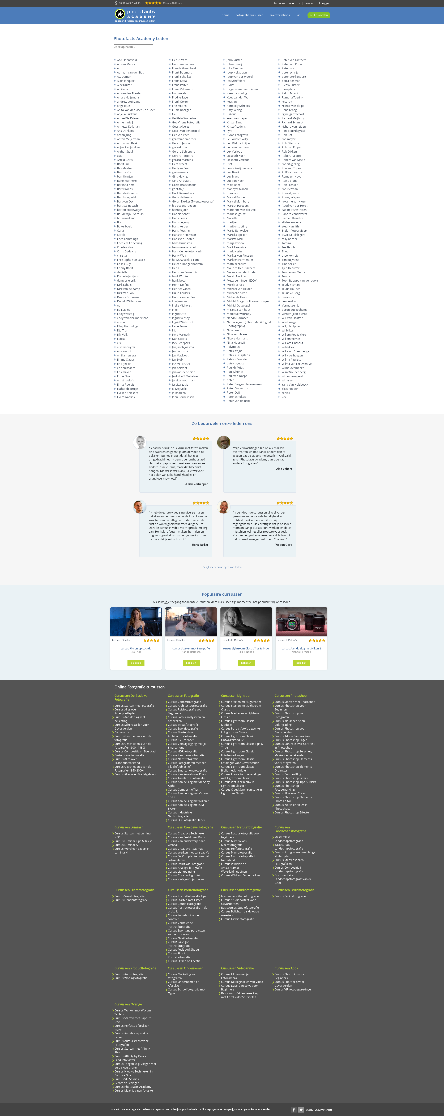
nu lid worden (319, 15)
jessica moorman (183, 380)
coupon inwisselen (188, 1109)
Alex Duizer (124, 85)
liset (229, 164)
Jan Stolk (177, 359)
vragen (228, 1109)
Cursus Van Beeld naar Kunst (187, 837)
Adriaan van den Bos (130, 72)
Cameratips (122, 732)
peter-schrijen (291, 72)
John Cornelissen (183, 397)
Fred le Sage (180, 97)
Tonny (286, 276)
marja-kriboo (235, 243)
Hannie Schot (181, 214)
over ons (295, 3)
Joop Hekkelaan (237, 72)
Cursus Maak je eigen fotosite (133, 1090)
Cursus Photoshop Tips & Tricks (295, 782)
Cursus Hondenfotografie (131, 900)
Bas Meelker (125, 168)
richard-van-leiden (294, 126)
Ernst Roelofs (125, 384)
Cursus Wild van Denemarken (240, 875)
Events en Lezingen (126, 1083)
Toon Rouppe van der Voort (300, 280)
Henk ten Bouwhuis (184, 272)
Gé (174, 114)
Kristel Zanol (235, 122)
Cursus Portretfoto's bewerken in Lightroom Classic (241, 730)
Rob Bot (287, 135)
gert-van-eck (180, 172)
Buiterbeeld (124, 226)
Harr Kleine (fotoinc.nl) (187, 251)
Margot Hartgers (238, 206)
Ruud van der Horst (295, 206)
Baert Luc (123, 164)
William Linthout (292, 343)
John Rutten (234, 60)
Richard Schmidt (292, 122)
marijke (232, 222)
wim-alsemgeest (292, 376)
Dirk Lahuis (124, 285)
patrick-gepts (235, 363)
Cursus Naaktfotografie (183, 938)
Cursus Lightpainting (181, 871)
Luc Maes (233, 176)
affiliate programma (211, 1109)
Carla (120, 230)
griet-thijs (178, 189)
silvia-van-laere (291, 222)
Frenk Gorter (180, 102)
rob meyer (289, 139)
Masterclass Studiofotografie (240, 896)
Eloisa (121, 339)
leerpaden (171, 1109)
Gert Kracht (179, 164)
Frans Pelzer (180, 85)
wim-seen (288, 380)
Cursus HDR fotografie (182, 751)
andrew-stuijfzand (128, 102)
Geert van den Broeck (186, 131)
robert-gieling (291, 164)
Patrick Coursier (237, 359)
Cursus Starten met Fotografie (134, 706)
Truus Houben (291, 289)
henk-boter (179, 280)
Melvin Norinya (236, 276)
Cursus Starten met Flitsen (185, 900)
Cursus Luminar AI (126, 845)
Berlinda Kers (126, 185)
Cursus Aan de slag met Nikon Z (188, 801)
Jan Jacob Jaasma (183, 347)
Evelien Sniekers (127, 393)
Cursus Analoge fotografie (185, 868)
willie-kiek (288, 347)
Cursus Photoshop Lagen (291, 740)
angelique (123, 106)
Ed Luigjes (123, 310)
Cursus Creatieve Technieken (187, 833)
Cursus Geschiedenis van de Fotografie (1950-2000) (132, 768)
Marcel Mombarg (238, 201)
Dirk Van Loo (125, 293)
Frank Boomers (182, 72)
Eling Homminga (128, 326)
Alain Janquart (126, 81)
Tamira (286, 243)
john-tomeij (234, 64)
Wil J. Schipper (291, 326)
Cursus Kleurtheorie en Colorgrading (290, 723)
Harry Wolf (179, 255)
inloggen (324, 3)
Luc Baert (233, 172)
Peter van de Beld (238, 401)
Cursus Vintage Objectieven (186, 879)
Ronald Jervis (290, 193)
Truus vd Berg (291, 293)
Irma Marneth (181, 335)
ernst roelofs (125, 380)
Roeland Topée (291, 168)
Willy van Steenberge (295, 351)
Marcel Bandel (236, 197)
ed (118, 305)
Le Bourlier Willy (237, 139)
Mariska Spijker (237, 235)
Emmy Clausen (126, 359)
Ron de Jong (289, 181)
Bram (120, 222)
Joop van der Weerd (240, 77)
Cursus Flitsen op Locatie (184, 961)
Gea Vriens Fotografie (186, 122)
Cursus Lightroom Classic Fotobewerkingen (237, 753)
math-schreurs (236, 264)
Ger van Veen (181, 135)
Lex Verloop (234, 151)
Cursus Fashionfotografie (237, 919)
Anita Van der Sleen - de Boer (136, 110)
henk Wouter (180, 276)
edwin (121, 322)
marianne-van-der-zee (241, 210)
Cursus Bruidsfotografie (290, 896)
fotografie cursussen (249, 15)
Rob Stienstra (291, 143)
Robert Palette (291, 156)
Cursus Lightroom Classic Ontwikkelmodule (237, 738)
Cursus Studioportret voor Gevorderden (238, 902)
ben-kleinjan (125, 176)
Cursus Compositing (288, 774)
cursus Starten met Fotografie (191, 648)
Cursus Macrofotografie (236, 852)
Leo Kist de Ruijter (238, 143)
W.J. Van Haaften (292, 318)
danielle (122, 272)
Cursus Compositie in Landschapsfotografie (289, 869)
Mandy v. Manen (237, 189)
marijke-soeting (237, 226)
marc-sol (232, 193)
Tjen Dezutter (291, 268)
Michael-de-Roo (237, 293)
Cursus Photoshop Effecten (292, 812)
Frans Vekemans (183, 89)
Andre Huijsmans (128, 97)
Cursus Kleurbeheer (181, 740)
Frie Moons (179, 106)
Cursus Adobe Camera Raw (292, 736)
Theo (285, 251)
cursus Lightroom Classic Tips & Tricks (246, 648)
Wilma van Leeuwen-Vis (297, 364)
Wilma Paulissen (292, 359)
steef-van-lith (290, 226)
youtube (237, 1109)
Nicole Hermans (237, 338)
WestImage (289, 322)
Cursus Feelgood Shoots (184, 949)
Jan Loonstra (180, 351)
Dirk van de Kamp (128, 289)
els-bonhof (124, 351)
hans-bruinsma (182, 243)
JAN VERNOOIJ (181, 364)
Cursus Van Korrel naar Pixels (187, 774)
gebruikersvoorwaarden (257, 1109)
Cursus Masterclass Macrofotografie (234, 843)
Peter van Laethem (294, 60)
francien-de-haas (183, 64)
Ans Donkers (125, 131)
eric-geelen (124, 364)
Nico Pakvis (234, 330)
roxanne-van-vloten (294, 201)
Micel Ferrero (235, 285)
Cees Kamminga (127, 239)
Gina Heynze (180, 176)
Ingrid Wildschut (182, 322)
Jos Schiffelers (236, 81)
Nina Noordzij (236, 342)
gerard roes (179, 147)
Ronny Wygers (291, 197)
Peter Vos (288, 68)
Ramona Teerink (292, 97)
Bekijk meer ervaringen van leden (222, 567)
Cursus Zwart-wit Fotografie (186, 864)
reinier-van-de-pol (293, 106)
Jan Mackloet (180, 355)
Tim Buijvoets (290, 260)
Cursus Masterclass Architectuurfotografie (182, 734)
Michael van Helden (239, 289)
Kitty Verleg (234, 110)
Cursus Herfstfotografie (236, 849)
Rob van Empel (291, 147)
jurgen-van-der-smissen (242, 89)
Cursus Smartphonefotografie (187, 770)
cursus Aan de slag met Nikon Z (301, 648)
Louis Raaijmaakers (239, 168)
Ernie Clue (123, 376)
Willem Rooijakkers (294, 335)
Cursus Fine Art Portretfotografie (179, 955)
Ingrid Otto (179, 314)
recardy (287, 102)
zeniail (286, 393)
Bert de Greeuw (127, 193)
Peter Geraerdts (237, 388)
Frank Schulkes (181, 77)
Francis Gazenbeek (184, 68)
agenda (136, 1109)
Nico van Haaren (238, 334)
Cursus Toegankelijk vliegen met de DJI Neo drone (135, 1066)
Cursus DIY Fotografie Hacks (186, 820)
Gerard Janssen (182, 143)
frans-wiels (179, 93)
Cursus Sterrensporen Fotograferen (289, 862)
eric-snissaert (126, 368)
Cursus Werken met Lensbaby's (188, 852)
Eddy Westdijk (126, 314)
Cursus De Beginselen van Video (242, 982)
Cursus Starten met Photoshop (295, 702)
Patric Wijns (234, 351)
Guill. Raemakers (183, 193)
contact (310, 3)
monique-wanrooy (239, 314)
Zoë (284, 397)
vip (299, 15)
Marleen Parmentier (240, 260)
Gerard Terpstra (182, 156)
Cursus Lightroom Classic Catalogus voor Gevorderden (240, 761)
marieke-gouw (236, 214)
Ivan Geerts (179, 339)
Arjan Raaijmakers (129, 147)
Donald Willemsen (129, 301)
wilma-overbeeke (293, 368)
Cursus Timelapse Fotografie (186, 778)
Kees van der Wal (238, 97)
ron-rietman (290, 189)
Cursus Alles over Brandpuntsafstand (127, 761)
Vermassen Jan (291, 305)
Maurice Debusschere (241, 268)
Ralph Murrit (290, 93)
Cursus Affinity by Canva (130, 1056)
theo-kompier (291, 255)
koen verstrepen (237, 118)
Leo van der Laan (238, 147)
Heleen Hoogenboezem (187, 264)
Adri (119, 68)
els (119, 343)
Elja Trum (123, 330)
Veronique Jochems (294, 310)
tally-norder (289, 239)
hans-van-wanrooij (184, 247)
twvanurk (288, 297)
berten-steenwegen (130, 210)
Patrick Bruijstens (238, 355)
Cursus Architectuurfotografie (187, 706)
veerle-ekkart (290, 301)
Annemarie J (125, 122)
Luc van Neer (235, 181)
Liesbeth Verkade (238, 160)
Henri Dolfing (180, 285)
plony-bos (288, 89)
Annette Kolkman (128, 126)
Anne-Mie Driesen (128, 118)
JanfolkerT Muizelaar (185, 376)
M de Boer (233, 185)
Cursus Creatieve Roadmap (185, 849)
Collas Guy (124, 264)
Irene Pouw (179, 326)
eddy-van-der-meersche (132, 318)
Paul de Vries (235, 367)
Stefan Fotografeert (294, 230)
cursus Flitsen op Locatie (136, 648)
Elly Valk (122, 335)
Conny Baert (125, 268)
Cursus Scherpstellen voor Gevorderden (131, 726)
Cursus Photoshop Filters (291, 778)
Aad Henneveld (127, 60)
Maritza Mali (235, 239)
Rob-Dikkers (290, 151)
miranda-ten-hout (238, 310)
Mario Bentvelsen (238, 230)
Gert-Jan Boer (181, 168)
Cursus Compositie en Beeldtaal (135, 751)
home (225, 15)
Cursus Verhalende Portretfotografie (180, 925)
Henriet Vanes (181, 289)
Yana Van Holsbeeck (295, 384)
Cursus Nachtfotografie (183, 759)
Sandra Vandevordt (294, 214)
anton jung (124, 135)
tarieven (279, 3)
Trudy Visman (291, 285)
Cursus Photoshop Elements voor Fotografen (293, 761)
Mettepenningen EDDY (242, 280)
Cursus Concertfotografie (184, 702)
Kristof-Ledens (236, 126)
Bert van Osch (126, 201)
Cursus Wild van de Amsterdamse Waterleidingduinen (234, 867)
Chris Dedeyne (126, 251)
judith (230, 85)
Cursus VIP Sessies (126, 1079)
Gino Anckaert (181, 181)
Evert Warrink (126, 397)
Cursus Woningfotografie (130, 978)
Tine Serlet (289, 264)
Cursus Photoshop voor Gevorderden (290, 730)
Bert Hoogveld (126, 197)
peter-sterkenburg (294, 77)
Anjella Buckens (127, 114)
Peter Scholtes (236, 397)
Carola (121, 235)
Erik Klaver (124, 372)
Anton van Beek (127, 143)
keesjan (232, 102)
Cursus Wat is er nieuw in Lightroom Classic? (237, 784)
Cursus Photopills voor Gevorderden (289, 984)
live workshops (280, 15)
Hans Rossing (181, 230)
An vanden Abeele (128, 93)
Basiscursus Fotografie (129, 755)
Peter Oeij (233, 392)
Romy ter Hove (291, 176)
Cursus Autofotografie (128, 974)
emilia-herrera (126, 355)
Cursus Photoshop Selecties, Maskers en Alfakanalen (293, 753)
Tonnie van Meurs (293, 272)
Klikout (231, 114)
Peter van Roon (292, 64)
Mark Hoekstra (236, 247)
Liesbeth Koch (236, 156)
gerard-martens (182, 160)
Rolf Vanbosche (292, 172)
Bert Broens (125, 189)
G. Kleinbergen (181, 110)
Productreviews (124, 1060)
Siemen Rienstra (292, 218)
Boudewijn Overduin (130, 214)
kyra (229, 131)
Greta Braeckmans (184, 185)
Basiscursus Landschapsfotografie (289, 846)
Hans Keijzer (180, 226)
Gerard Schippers (183, 151)
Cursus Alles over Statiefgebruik (135, 774)
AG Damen (124, 77)
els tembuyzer (126, 347)
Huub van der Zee (183, 297)
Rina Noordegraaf (293, 131)
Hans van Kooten (183, 239)
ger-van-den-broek (184, 139)
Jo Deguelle (179, 389)
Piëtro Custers (291, 85)
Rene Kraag (289, 110)
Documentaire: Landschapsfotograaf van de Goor (293, 879)
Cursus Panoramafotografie (186, 755)
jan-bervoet (179, 368)
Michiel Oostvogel (238, 305)
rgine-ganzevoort (293, 114)
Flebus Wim (179, 60)
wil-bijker (287, 330)
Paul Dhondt (235, 372)
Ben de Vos (124, 172)
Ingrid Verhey (181, 318)
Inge (175, 310)
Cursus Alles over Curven (291, 793)
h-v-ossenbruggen (184, 206)
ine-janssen (179, 301)
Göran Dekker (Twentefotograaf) (193, 201)
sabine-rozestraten (294, 210)
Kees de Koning (237, 93)
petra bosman (291, 81)
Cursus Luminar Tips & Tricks (133, 841)
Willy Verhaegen (292, 355)
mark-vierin (234, 251)
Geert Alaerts (180, 126)
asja (119, 156)
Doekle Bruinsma (128, 297)
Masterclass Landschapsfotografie (289, 839)
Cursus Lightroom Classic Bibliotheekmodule (237, 768)
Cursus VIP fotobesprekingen (294, 989)
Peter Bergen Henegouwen (244, 384)
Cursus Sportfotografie (183, 728)
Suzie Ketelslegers (293, 235)
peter (230, 380)
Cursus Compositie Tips (183, 789)
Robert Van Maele (293, 160)
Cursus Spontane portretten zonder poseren (186, 932)
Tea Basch (288, 247)
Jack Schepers (181, 343)
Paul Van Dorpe (237, 376)
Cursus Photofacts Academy (132, 1087)
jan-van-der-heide (183, 372)
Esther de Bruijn (127, 389)
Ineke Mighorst (181, 305)
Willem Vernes (291, 339)
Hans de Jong (180, 222)
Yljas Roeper (290, 389)
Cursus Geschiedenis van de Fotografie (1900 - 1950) (132, 745)
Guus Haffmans (182, 197)
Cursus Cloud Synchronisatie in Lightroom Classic (241, 791)
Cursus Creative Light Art (184, 875)
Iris (174, 330)
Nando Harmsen (238, 318)
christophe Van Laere (131, 260)
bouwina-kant (126, 218)
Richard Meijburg (293, 118)
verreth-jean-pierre (294, 314)
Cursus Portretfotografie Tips (187, 896)
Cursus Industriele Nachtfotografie (180, 814)
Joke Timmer (235, 68)
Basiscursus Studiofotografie (240, 908)
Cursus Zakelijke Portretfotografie (179, 944)
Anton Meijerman (128, 139)
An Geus (122, 89)
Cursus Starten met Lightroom (241, 702)
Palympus (233, 347)
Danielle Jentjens (128, 276)
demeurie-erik (126, 280)
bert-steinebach (127, 206)
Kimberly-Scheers (238, 106)
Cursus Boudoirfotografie (184, 904)
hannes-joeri (180, 210)
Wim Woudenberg (294, 372)
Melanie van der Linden (242, 272)
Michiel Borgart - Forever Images (248, 301)
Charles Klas (125, 247)
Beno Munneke (127, 181)
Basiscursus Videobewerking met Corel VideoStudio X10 (239, 995)
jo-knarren (179, 393)
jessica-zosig (180, 384)
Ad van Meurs (126, 64)
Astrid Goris (125, 160)
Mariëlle (232, 218)
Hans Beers (179, 218)
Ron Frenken (290, 185)
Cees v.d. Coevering (129, 243)
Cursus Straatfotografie (183, 725)
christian (123, 255)
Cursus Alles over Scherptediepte (125, 711)
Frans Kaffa (179, 81)
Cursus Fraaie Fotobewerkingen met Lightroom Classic (241, 776)
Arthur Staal (125, 151)
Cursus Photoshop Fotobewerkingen (287, 787)
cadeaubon (148, 1109)
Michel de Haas (237, 297)
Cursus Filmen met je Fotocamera (235, 976)
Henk (175, 268)
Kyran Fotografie (238, 135)
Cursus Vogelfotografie (129, 896)
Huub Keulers (181, 293)
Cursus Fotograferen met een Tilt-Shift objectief (187, 765)
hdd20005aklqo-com (185, 260)
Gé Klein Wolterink (184, 118)
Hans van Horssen (184, 235)
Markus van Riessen (240, 255)
